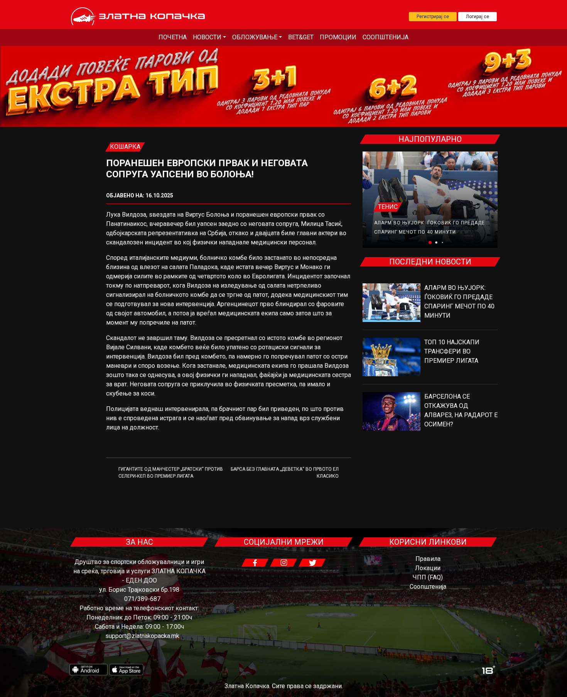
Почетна (173, 37)
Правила (427, 558)
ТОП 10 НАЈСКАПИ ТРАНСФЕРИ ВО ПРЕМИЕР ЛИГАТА (451, 351)
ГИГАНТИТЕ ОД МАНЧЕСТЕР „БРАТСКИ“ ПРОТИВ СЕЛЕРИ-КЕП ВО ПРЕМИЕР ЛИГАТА (170, 472)
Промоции (338, 37)
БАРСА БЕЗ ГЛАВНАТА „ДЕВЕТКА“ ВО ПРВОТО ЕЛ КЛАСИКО (285, 472)
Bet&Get (301, 37)
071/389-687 (142, 599)
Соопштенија (385, 37)
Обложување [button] (254, 37)
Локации (427, 568)
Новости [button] (207, 37)
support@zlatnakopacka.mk (142, 636)
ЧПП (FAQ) (428, 577)
